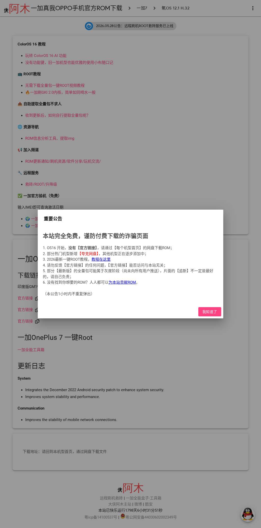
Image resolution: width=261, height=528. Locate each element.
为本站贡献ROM (122, 282)
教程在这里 (101, 259)
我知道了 (209, 312)
